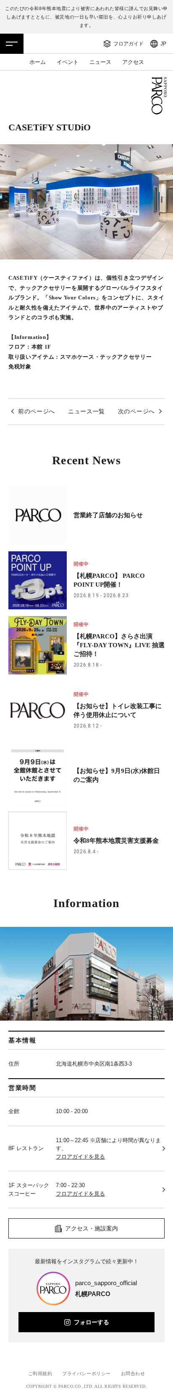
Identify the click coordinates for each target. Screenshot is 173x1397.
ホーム (37, 62)
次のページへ (136, 411)
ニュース (100, 62)
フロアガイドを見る (80, 1157)
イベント (68, 62)
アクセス (133, 62)
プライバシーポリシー (86, 1373)
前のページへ (36, 411)
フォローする (91, 1322)
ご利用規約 (40, 1373)
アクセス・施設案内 (91, 1228)
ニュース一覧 (86, 411)
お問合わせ (133, 1373)
